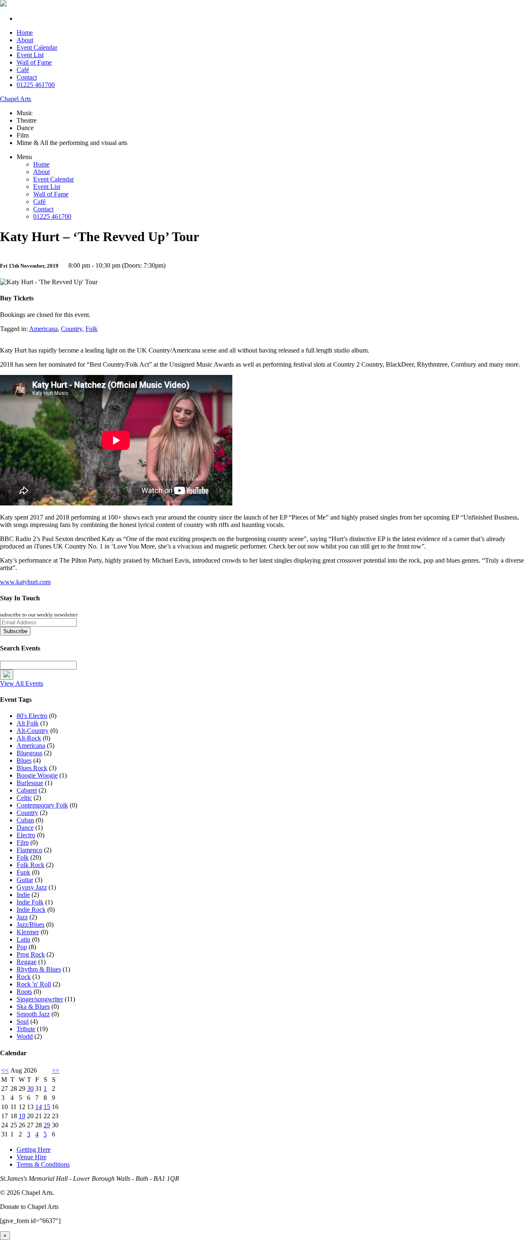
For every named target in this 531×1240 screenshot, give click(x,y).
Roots (24, 991)
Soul (23, 1021)
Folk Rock (30, 864)
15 (47, 1106)
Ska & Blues (33, 1006)
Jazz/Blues (30, 924)
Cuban (25, 820)
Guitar (25, 879)
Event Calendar (37, 47)
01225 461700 (36, 84)
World (25, 1036)
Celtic (24, 797)
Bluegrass (29, 753)
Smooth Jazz (33, 1014)
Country (71, 328)
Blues (24, 760)
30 (30, 1088)
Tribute (26, 1028)
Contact (27, 77)
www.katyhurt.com (25, 581)
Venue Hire (31, 1156)
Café (23, 69)
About (25, 40)
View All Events (21, 683)
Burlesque (30, 782)
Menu (24, 156)
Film (23, 842)
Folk (91, 328)
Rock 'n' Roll (34, 984)
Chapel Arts (15, 98)
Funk (23, 872)
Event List (30, 54)
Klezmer (28, 931)
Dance (25, 827)
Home (25, 32)
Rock (24, 976)
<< (5, 1070)
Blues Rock (32, 767)
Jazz (22, 917)
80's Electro (32, 715)
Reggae (27, 961)
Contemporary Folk (42, 805)
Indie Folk (30, 902)
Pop (22, 946)
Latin (23, 939)
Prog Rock (31, 954)
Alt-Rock (29, 738)
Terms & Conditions (43, 1164)
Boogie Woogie (37, 775)
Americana (43, 328)
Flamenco (29, 849)
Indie (23, 894)
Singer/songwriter (40, 999)
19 (22, 1115)
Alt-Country (33, 730)
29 (47, 1125)
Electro (26, 835)
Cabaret (27, 790)
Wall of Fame (34, 62)
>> (55, 1070)
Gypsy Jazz (32, 887)
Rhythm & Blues (39, 969)
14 (38, 1106)
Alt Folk (28, 723)
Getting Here (34, 1149)
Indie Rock (31, 909)
